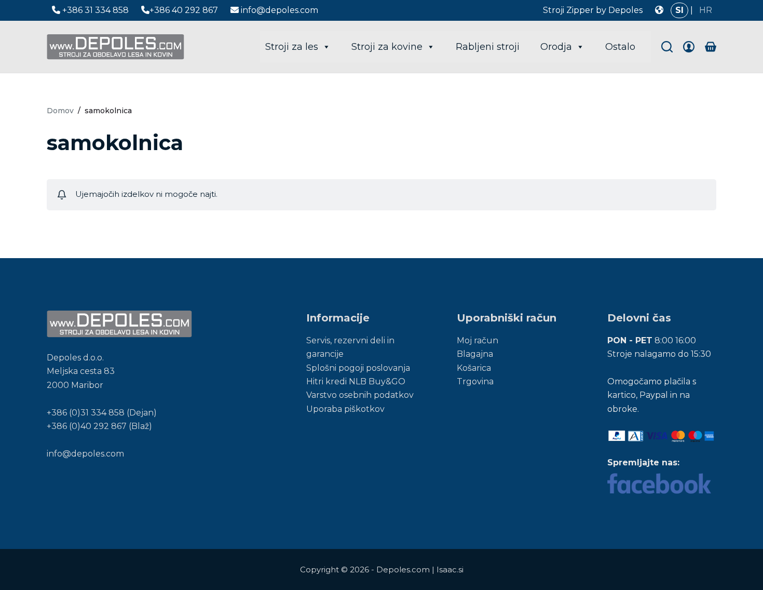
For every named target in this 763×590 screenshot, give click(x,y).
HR (705, 10)
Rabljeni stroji (488, 46)
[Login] (688, 46)
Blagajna (475, 354)
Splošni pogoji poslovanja (358, 368)
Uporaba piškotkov (345, 409)
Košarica (474, 368)
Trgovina (475, 381)
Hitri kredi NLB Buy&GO (355, 381)
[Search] (667, 46)
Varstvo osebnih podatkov (360, 395)
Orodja (556, 46)
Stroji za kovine (387, 46)
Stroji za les (291, 46)
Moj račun (477, 340)
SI (679, 10)
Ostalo (620, 46)
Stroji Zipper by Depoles (593, 10)
